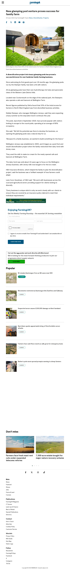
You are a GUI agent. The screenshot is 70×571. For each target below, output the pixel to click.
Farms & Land (10, 492)
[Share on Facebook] (8, 22)
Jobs (7, 490)
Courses (8, 495)
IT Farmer (9, 504)
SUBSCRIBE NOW (16, 241)
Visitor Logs (9, 544)
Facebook (9, 556)
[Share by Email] (20, 22)
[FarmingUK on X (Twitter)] (32, 472)
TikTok (8, 563)
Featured (8, 484)
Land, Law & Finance (12, 507)
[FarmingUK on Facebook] (25, 472)
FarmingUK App (11, 553)
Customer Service (11, 529)
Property (46, 18)
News (31, 18)
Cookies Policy (10, 526)
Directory (9, 514)
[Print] (25, 22)
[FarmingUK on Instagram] (38, 472)
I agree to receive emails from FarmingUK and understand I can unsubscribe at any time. (36, 235)
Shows (8, 487)
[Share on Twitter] (12, 22)
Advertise (9, 524)
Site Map (8, 541)
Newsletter (9, 551)
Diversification (38, 18)
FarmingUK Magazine (12, 502)
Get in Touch (10, 521)
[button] (32, 465)
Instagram (9, 561)
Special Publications (12, 512)
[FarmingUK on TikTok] (44, 472)
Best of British (10, 509)
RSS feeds (9, 538)
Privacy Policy (10, 536)
